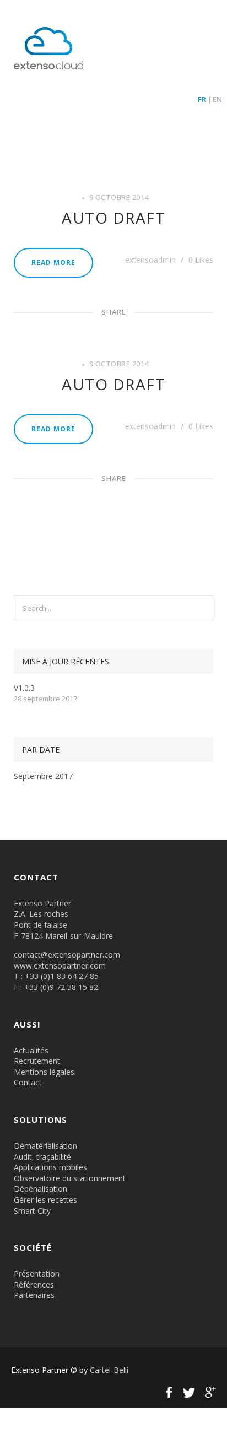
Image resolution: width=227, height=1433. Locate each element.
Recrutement (37, 1061)
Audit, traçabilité (42, 1156)
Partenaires (34, 1295)
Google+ (209, 1392)
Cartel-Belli (109, 1370)
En (217, 99)
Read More (53, 262)
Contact (28, 1082)
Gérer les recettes (45, 1199)
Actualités (31, 1050)
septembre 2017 (43, 776)
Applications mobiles (50, 1167)
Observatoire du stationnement (70, 1178)
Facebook (169, 1392)
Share (113, 312)
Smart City (32, 1210)
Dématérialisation (45, 1145)
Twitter (189, 1392)
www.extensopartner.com (60, 965)
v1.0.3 (24, 688)
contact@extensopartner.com (67, 954)
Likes (200, 260)
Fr (202, 99)
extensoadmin (151, 260)
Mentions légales (44, 1072)
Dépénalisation (40, 1188)
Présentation (37, 1273)
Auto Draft (113, 217)
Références (34, 1284)
